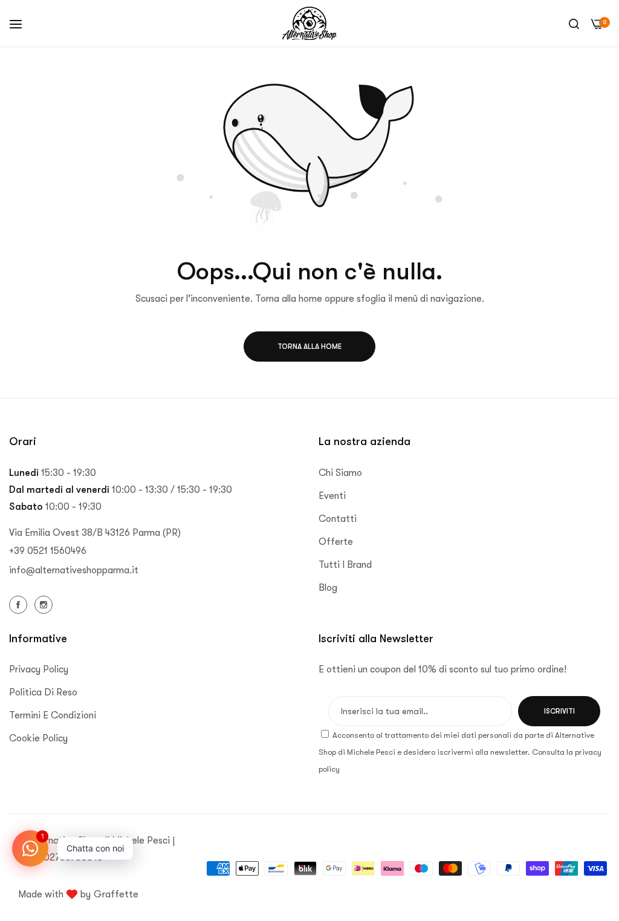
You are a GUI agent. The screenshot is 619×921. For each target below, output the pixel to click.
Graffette (116, 894)
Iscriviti (559, 711)
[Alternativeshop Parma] (309, 23)
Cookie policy (38, 738)
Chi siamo (340, 472)
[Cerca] (574, 23)
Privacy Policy (38, 669)
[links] (20, 604)
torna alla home (309, 346)
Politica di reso (43, 692)
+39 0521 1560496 (47, 550)
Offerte (336, 541)
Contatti (338, 518)
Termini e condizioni (52, 715)
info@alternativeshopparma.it (73, 570)
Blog (328, 587)
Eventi (332, 495)
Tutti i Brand (345, 564)
